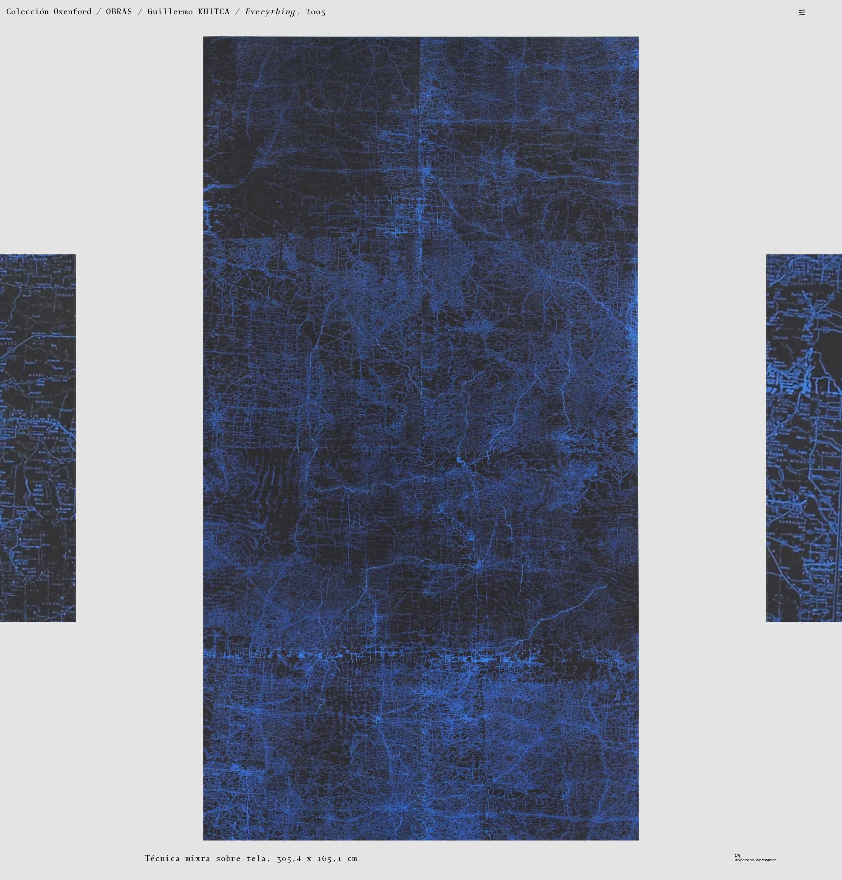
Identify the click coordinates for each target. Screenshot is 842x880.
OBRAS (119, 11)
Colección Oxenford (48, 11)
